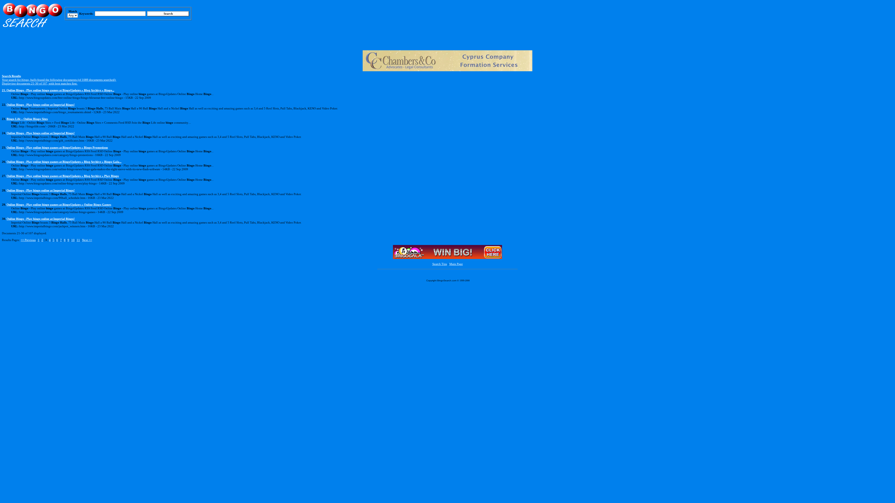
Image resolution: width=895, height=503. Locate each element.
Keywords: (86, 13)
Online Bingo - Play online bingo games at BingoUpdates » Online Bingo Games (59, 204)
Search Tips (439, 264)
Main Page (456, 264)
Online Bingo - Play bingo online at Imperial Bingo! (41, 104)
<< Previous (28, 240)
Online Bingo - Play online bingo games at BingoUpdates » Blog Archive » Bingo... (60, 90)
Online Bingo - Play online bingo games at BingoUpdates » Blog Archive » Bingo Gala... (64, 161)
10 (73, 240)
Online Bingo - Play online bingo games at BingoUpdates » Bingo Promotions (57, 147)
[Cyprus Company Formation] (447, 70)
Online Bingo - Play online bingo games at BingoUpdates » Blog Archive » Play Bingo (63, 176)
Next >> (87, 240)
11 (78, 240)
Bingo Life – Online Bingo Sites (27, 119)
